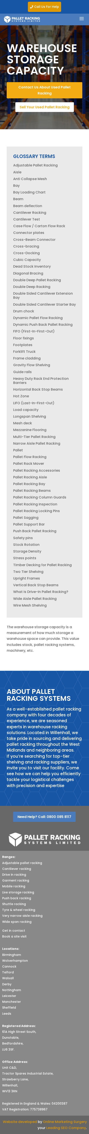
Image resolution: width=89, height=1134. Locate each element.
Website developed (20, 1121)
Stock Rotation (26, 544)
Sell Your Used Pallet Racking (45, 107)
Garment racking (15, 880)
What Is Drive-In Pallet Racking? (40, 591)
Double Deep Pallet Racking (37, 280)
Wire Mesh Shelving (30, 605)
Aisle (17, 172)
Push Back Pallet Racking (34, 531)
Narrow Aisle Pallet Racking (36, 443)
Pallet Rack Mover (28, 463)
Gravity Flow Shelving (31, 365)
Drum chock (23, 311)
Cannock (9, 966)
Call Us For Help (44, 7)
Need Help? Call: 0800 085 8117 (44, 816)
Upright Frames (26, 578)
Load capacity (25, 409)
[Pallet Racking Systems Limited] (22, 19)
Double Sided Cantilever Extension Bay (43, 295)
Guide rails (22, 371)
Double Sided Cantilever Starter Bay (44, 304)
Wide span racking (17, 922)
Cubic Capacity (27, 259)
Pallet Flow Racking (29, 456)
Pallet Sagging (25, 517)
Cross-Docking (26, 253)
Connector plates (28, 232)
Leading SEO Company (66, 1127)
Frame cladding (27, 358)
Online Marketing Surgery (65, 1121)
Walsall (8, 978)
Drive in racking (14, 874)
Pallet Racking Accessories (36, 470)
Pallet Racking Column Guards (39, 497)
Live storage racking (18, 892)
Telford (8, 972)
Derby (6, 984)
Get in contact (13, 930)
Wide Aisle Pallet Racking (35, 598)
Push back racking (16, 898)
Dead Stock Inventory (32, 266)
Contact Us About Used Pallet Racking (44, 90)
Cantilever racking (16, 869)
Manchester (11, 1002)
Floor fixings (23, 338)
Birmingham (11, 955)
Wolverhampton (15, 960)
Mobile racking (13, 886)
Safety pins (23, 537)
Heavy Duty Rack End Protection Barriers (41, 380)
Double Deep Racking (31, 286)
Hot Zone (21, 396)
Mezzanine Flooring (29, 429)
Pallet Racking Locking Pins (36, 510)
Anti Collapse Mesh (30, 178)
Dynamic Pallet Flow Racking (38, 317)
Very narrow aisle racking (22, 916)
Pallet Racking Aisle (30, 477)
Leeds (6, 1013)
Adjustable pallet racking (22, 863)
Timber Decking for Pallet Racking (42, 564)
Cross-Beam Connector (34, 239)
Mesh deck (22, 423)
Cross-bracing (26, 246)
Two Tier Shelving (28, 571)
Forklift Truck (24, 351)
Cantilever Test (26, 219)
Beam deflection (27, 205)
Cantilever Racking (29, 212)
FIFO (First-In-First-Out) (34, 331)
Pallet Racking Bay (29, 483)
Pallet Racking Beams (32, 490)
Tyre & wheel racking (18, 910)
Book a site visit (14, 936)
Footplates (22, 344)
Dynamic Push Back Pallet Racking (43, 324)
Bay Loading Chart (29, 192)
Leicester (9, 996)
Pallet (18, 450)
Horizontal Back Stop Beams (38, 389)
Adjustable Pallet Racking (35, 165)
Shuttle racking (14, 904)
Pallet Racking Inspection (35, 504)
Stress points (24, 558)
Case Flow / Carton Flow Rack (39, 226)
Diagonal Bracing (28, 273)
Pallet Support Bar (29, 524)
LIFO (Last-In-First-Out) (33, 403)
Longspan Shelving (29, 416)
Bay (16, 185)
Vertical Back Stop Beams (36, 585)
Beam (18, 198)
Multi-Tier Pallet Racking (34, 436)
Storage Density (27, 551)
